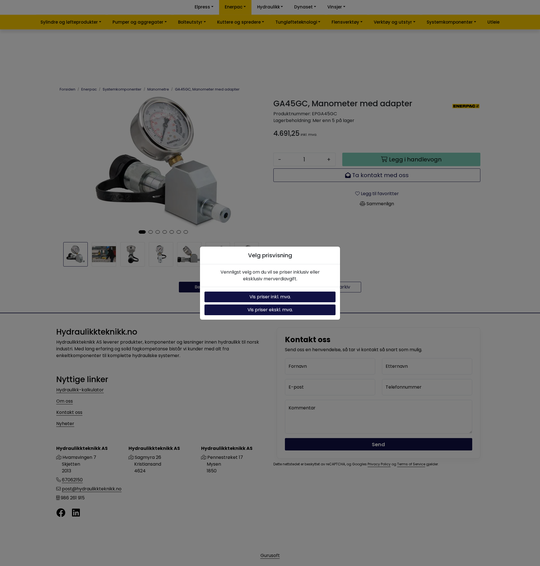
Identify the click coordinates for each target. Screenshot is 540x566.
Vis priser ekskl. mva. (270, 309)
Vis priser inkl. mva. (270, 297)
